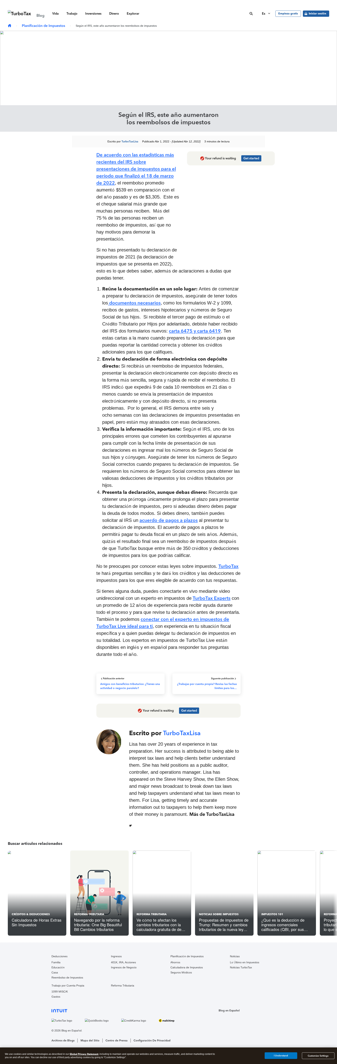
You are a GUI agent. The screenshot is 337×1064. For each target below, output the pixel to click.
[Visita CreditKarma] (139, 1020)
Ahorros (175, 962)
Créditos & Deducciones (31, 914)
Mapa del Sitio (90, 1040)
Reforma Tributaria (89, 914)
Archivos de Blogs (62, 1040)
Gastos (55, 996)
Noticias (235, 956)
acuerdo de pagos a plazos (168, 520)
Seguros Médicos (181, 972)
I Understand (281, 1055)
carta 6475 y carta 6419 (195, 331)
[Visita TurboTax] (67, 1020)
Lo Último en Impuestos (244, 962)
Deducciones (59, 956)
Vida (55, 13)
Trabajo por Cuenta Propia (67, 985)
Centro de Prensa (117, 1040)
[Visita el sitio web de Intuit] (118, 1010)
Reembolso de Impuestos (67, 977)
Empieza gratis (288, 13)
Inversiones (93, 13)
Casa (54, 972)
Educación (58, 967)
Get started (251, 158)
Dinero (114, 13)
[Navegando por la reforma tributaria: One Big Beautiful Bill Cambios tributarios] (99, 893)
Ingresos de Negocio (124, 967)
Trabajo (72, 13)
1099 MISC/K (59, 991)
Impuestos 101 (272, 914)
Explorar (133, 13)
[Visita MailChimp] (172, 1021)
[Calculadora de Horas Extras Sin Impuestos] (37, 893)
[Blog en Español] (9, 26)
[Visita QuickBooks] (102, 1020)
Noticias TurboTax (241, 967)
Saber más (229, 3)
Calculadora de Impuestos (186, 967)
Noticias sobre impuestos (219, 914)
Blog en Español (229, 1010)
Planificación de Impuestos (43, 26)
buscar (251, 13)
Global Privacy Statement (84, 1054)
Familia (55, 962)
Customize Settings (318, 1055)
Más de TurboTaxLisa (211, 814)
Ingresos (116, 956)
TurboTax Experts (212, 598)
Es (264, 13)
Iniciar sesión (317, 13)
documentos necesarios (134, 303)
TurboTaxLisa (129, 141)
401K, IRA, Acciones (123, 962)
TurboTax (228, 566)
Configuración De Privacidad (152, 1040)
